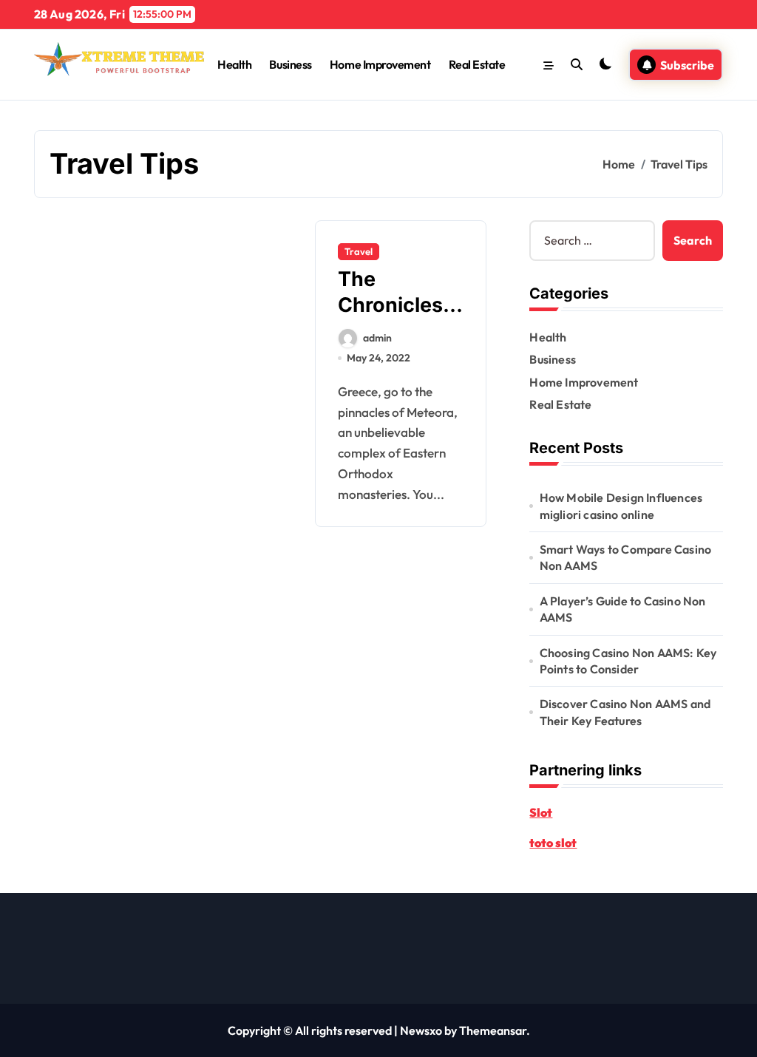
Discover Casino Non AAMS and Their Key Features (625, 711)
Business (290, 64)
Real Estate (477, 64)
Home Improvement (380, 64)
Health (234, 64)
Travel (358, 251)
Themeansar (492, 1030)
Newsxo (421, 1030)
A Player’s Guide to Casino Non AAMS (623, 609)
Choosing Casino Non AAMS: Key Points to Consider (628, 660)
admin (377, 337)
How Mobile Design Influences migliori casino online (621, 505)
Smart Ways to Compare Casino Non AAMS (626, 557)
